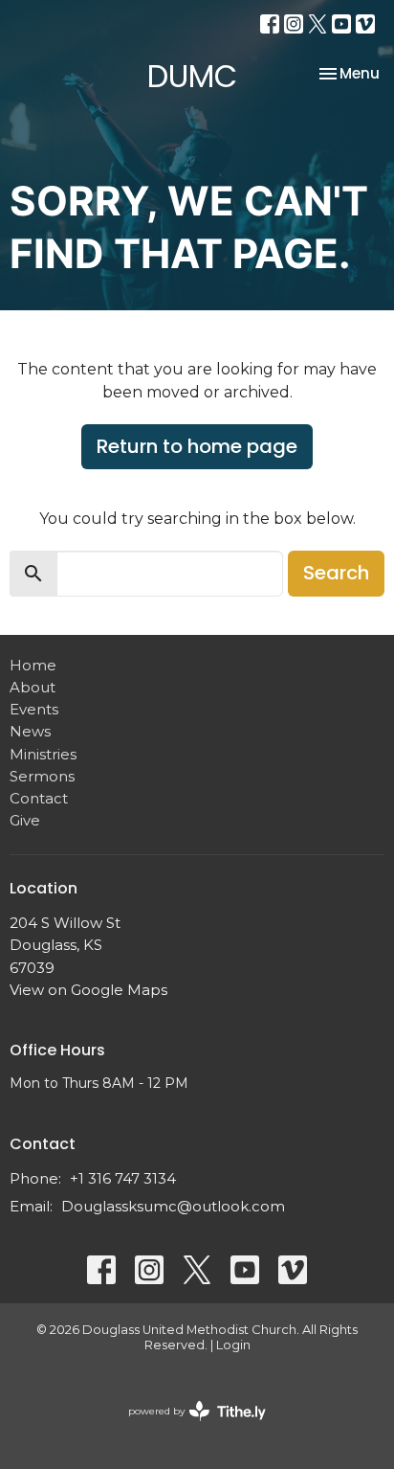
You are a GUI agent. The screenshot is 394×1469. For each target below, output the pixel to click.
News (30, 731)
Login (233, 1345)
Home (33, 665)
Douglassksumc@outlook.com (173, 1206)
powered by (188, 1427)
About (32, 687)
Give (25, 820)
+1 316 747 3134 (123, 1178)
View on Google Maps (88, 990)
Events (34, 709)
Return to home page (197, 446)
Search (336, 572)
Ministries (43, 754)
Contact (39, 798)
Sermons (42, 776)
